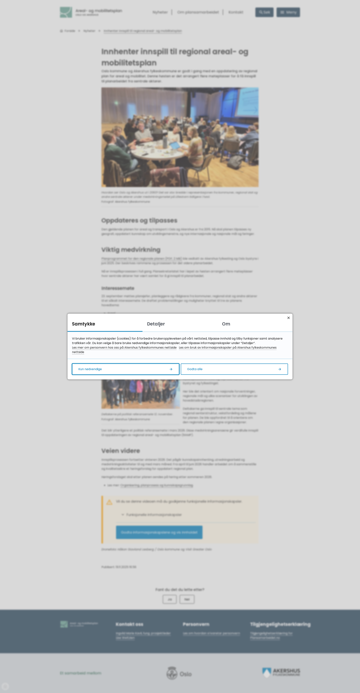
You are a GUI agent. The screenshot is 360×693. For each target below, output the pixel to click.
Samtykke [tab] (83, 324)
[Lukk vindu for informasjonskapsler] (288, 317)
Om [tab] (226, 324)
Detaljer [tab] (156, 324)
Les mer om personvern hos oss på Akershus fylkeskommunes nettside (124, 347)
